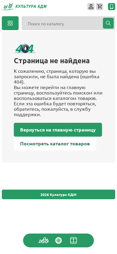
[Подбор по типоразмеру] (73, 240)
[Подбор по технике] (43, 240)
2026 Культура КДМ (58, 194)
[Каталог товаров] (10, 23)
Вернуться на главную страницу (58, 129)
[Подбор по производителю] (58, 240)
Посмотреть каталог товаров (55, 143)
